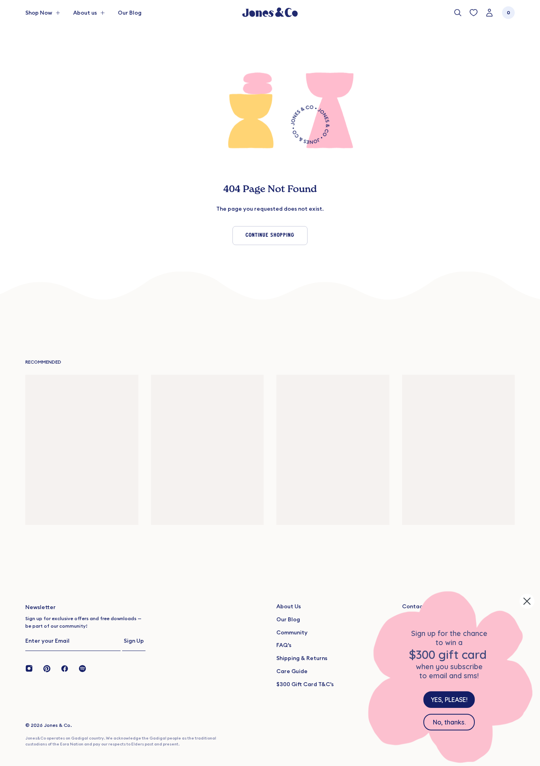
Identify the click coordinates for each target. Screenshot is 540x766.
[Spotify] (82, 667)
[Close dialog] (527, 601)
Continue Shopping (270, 235)
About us (85, 12)
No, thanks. (449, 722)
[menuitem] (130, 12)
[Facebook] (65, 667)
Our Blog (130, 12)
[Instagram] (31, 667)
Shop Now (38, 12)
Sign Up (134, 640)
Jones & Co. (58, 725)
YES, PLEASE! (449, 700)
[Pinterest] (47, 667)
